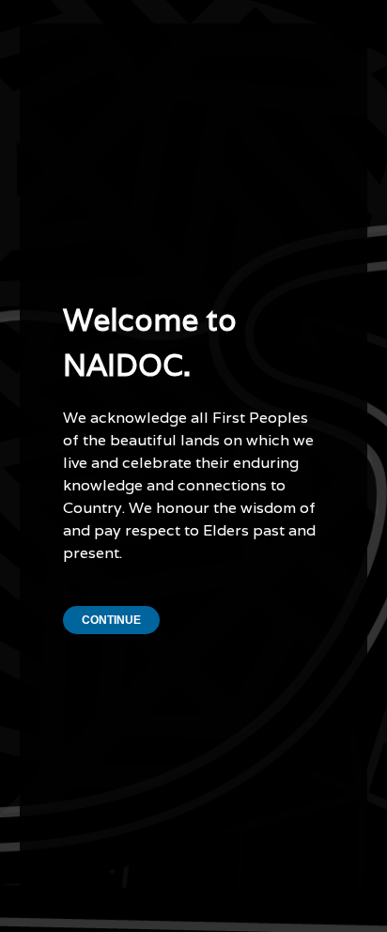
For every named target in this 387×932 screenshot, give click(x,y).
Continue (111, 620)
